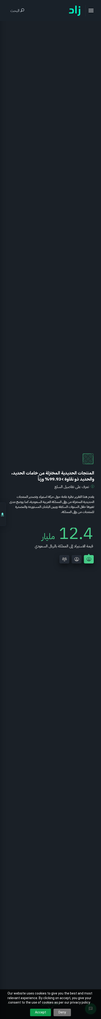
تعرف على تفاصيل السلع (71, 487)
